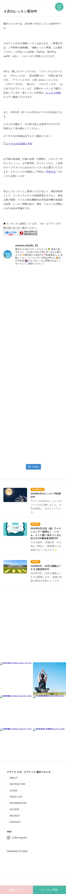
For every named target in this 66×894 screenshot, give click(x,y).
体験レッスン (16, 889)
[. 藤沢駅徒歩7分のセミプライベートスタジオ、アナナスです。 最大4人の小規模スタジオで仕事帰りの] (33, 444)
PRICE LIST (16, 796)
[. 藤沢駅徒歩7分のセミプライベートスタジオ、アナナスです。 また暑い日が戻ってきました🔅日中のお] (33, 331)
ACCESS (14, 809)
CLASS (13, 790)
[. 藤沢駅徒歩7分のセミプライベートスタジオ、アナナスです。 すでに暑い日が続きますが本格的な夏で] (33, 410)
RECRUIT (15, 815)
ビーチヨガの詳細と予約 (19, 143)
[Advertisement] (33, 625)
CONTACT (15, 822)
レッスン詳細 (53, 92)
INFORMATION (18, 803)
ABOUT (14, 777)
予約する (51, 171)
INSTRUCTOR (17, 784)
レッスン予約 (49, 889)
